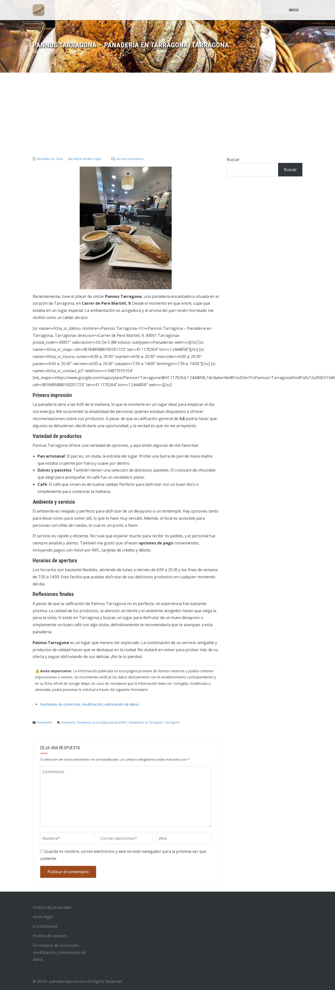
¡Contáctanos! (45, 926)
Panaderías (44, 722)
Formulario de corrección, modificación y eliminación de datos (89, 704)
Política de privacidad (52, 907)
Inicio (294, 10)
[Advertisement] (167, 119)
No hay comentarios (130, 159)
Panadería (68, 722)
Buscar (233, 159)
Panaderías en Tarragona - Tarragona (154, 722)
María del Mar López (88, 159)
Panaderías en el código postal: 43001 (101, 722)
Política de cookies (49, 935)
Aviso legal (42, 916)
